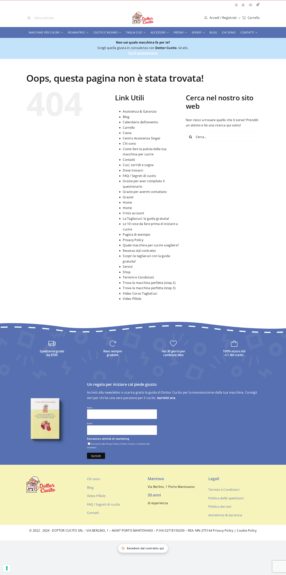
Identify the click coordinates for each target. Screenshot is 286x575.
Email (90, 423)
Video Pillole (132, 299)
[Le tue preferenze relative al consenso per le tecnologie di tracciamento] (7, 568)
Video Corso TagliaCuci (140, 293)
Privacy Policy (133, 240)
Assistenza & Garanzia (139, 111)
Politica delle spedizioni (226, 498)
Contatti (129, 160)
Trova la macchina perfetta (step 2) (149, 283)
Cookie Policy (247, 530)
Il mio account (133, 213)
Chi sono (129, 143)
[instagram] (243, 5)
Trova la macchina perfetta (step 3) (149, 288)
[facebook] (236, 5)
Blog (126, 117)
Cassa (127, 133)
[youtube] (250, 5)
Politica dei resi (219, 506)
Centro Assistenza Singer (142, 138)
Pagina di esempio (136, 234)
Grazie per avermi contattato (145, 192)
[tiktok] (258, 5)
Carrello (129, 127)
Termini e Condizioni (138, 277)
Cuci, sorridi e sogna (138, 165)
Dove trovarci (133, 170)
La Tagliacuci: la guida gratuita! (146, 218)
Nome (89, 408)
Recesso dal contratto (139, 251)
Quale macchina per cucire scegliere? (151, 245)
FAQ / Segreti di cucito (139, 176)
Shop (127, 272)
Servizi (128, 266)
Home (127, 202)
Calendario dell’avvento (140, 122)
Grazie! (128, 197)
